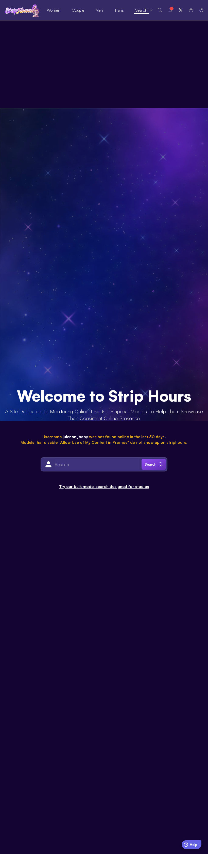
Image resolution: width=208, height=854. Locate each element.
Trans (119, 10)
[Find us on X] (181, 10)
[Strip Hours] (22, 10)
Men (99, 10)
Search (141, 10)
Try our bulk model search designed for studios (104, 486)
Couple (78, 10)
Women (53, 10)
